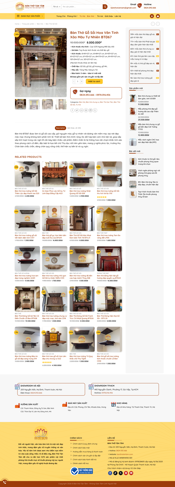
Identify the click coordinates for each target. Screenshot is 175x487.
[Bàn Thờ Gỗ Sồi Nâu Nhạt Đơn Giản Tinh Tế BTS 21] (82, 218)
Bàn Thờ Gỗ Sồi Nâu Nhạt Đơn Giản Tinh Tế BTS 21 (80, 236)
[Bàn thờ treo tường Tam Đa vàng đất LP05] (109, 218)
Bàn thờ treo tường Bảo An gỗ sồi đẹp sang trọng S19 (26, 357)
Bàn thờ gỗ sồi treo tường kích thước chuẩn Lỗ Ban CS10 (108, 358)
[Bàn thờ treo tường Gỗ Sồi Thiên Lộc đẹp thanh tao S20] (27, 174)
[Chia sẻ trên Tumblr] (95, 110)
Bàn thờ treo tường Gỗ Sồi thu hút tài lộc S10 (108, 192)
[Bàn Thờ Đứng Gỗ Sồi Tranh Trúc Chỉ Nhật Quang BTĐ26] (82, 298)
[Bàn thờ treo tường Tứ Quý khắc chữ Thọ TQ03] (82, 339)
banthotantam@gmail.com (123, 8)
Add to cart (94, 81)
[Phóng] (18, 94)
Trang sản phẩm (28, 24)
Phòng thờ (71, 16)
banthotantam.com (125, 454)
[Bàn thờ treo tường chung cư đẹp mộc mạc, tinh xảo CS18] (54, 298)
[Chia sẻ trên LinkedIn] (90, 110)
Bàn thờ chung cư (92, 102)
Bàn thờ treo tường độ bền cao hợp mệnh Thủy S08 (81, 277)
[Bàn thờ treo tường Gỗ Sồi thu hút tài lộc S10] (109, 174)
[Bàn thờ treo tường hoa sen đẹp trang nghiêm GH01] (27, 258)
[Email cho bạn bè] (82, 110)
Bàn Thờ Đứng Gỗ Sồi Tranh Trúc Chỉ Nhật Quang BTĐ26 (81, 317)
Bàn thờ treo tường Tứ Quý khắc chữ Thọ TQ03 (81, 357)
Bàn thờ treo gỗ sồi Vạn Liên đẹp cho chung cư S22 (54, 357)
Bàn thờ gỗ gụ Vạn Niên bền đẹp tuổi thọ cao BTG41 (54, 236)
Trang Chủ (61, 16)
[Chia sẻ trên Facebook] (72, 110)
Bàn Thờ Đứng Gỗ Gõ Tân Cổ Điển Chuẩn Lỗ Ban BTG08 (27, 317)
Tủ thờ (82, 16)
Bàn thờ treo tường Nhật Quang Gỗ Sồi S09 (80, 192)
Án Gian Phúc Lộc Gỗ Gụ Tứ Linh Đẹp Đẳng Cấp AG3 (53, 192)
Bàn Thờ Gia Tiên (106, 102)
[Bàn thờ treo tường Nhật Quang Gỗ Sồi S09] (82, 174)
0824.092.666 (150, 8)
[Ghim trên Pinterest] (86, 110)
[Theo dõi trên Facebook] (110, 473)
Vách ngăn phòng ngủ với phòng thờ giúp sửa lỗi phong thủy (149, 173)
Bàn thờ (90, 16)
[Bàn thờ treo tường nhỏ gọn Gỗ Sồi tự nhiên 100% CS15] (54, 258)
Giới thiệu (109, 16)
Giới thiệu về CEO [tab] (74, 128)
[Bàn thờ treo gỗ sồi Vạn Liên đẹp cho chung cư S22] (54, 339)
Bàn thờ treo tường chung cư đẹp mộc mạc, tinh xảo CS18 (54, 317)
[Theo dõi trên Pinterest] (126, 473)
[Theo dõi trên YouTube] (131, 473)
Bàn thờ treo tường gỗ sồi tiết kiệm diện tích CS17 (26, 236)
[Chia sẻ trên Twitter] (77, 110)
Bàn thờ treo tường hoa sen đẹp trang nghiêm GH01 (26, 277)
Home (17, 24)
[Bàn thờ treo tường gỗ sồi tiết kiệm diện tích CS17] (27, 218)
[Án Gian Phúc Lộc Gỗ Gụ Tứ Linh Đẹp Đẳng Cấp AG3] (54, 174)
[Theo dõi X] (121, 473)
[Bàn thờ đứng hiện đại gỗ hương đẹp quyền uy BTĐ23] (109, 258)
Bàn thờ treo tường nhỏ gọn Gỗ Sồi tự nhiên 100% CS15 (54, 277)
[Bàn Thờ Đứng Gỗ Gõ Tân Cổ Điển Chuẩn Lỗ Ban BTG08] (27, 298)
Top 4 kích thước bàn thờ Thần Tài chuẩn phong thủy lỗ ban (148, 194)
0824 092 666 (121, 450)
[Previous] (19, 63)
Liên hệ (118, 16)
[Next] (62, 63)
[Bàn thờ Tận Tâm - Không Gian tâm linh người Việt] (30, 7)
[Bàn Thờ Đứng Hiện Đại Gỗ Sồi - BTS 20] (109, 298)
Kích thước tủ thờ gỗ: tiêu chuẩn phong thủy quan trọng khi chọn (149, 161)
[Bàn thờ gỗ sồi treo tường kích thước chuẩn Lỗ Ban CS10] (109, 339)
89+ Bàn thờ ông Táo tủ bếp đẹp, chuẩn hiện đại (148, 183)
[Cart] (158, 16)
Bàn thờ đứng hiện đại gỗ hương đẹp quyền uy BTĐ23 (109, 277)
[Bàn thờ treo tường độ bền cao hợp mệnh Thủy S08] (82, 258)
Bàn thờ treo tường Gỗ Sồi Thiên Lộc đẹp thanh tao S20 (27, 192)
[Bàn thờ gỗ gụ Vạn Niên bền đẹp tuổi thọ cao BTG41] (54, 218)
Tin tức (100, 16)
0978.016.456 (103, 94)
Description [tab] (60, 128)
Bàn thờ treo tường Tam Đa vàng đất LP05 (108, 236)
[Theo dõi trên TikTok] (115, 473)
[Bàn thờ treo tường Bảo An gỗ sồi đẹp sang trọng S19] (27, 339)
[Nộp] (105, 6)
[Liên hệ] (5, 482)
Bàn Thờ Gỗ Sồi (51, 24)
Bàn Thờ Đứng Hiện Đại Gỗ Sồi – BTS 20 (108, 317)
